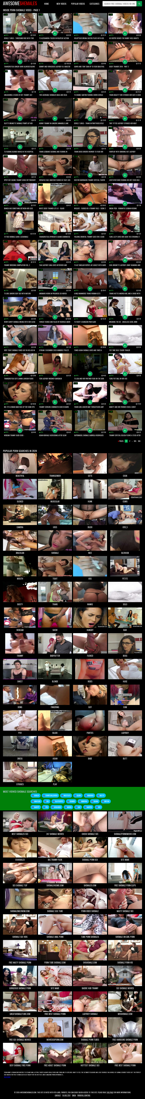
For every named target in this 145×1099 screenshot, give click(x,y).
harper (89, 807)
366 (139, 441)
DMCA (74, 1095)
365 (135, 441)
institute (66, 795)
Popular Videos (78, 3)
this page (109, 1092)
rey (99, 807)
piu (46, 807)
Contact (58, 1095)
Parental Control (83, 1095)
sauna (95, 801)
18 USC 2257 (66, 1095)
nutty (101, 795)
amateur (37, 801)
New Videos (61, 3)
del (47, 801)
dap (78, 807)
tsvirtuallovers (51, 795)
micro (69, 807)
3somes (72, 801)
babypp (36, 807)
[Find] (139, 3)
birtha (106, 801)
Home (46, 3)
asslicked (57, 807)
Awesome (20, 3)
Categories (94, 3)
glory (78, 795)
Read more (7, 1077)
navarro (90, 795)
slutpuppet (59, 801)
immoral (84, 801)
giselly (36, 795)
